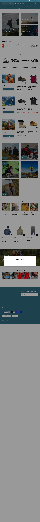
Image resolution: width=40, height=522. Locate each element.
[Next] (37, 276)
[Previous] (3, 276)
